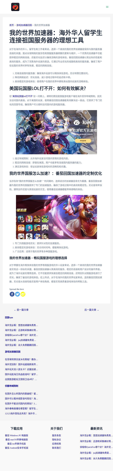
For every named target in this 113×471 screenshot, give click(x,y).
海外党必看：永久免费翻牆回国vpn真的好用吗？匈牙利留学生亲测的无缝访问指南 (21, 345)
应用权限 (56, 444)
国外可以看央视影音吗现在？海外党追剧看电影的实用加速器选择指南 (21, 398)
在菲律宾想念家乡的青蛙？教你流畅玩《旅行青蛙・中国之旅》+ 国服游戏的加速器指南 (21, 359)
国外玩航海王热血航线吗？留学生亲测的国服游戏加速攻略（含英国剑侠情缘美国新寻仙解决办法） (21, 374)
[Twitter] (17, 294)
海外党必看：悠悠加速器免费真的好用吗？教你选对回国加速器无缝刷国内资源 (21, 325)
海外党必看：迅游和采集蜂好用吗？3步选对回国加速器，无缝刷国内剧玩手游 (21, 330)
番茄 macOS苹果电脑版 (16, 439)
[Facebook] (12, 294)
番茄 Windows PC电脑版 (16, 435)
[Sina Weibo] (22, 294)
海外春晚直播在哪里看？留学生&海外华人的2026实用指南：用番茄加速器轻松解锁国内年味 (21, 408)
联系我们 (56, 448)
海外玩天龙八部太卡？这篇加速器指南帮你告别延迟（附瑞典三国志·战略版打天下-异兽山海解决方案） (21, 369)
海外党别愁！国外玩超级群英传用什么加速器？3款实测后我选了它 (21, 364)
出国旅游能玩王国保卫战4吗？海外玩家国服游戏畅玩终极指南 (21, 379)
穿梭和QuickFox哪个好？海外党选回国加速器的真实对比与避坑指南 (21, 335)
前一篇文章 (21, 310)
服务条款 (56, 435)
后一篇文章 (91, 310)
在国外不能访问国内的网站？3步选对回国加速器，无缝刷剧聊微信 (21, 403)
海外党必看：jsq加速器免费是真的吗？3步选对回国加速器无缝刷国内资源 (21, 340)
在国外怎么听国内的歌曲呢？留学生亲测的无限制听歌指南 (21, 393)
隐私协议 (56, 439)
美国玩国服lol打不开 (22, 96)
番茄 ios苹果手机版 (16, 444)
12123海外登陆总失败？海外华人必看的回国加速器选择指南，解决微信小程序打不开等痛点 (21, 413)
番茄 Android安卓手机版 (16, 448)
